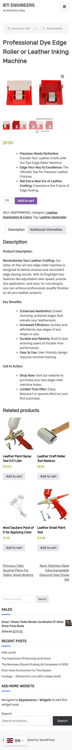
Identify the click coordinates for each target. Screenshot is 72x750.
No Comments (54, 28)
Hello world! (9, 652)
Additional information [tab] (46, 229)
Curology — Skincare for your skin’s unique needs (31, 676)
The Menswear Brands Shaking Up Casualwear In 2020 (35, 664)
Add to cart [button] (14, 476)
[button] (62, 76)
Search (7, 714)
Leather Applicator (53, 217)
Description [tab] (16, 229)
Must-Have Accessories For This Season (26, 670)
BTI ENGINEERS (19, 5)
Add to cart (26, 201)
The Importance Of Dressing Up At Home (26, 658)
